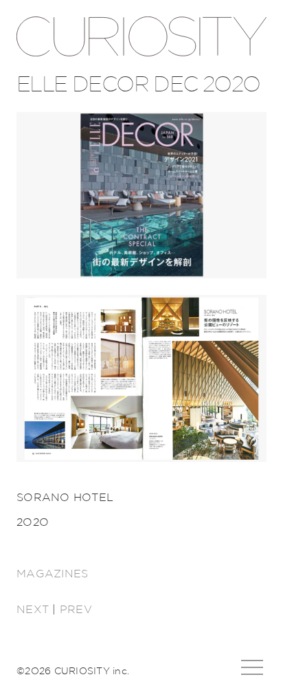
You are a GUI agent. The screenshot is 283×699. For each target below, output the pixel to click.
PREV (76, 609)
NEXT (32, 609)
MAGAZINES (52, 573)
